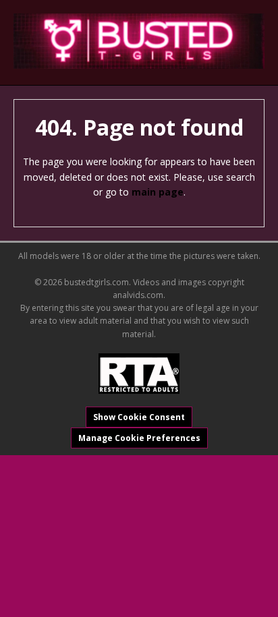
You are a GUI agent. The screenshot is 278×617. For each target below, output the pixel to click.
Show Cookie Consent (139, 417)
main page (158, 191)
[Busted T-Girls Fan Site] (139, 41)
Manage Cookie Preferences (139, 438)
